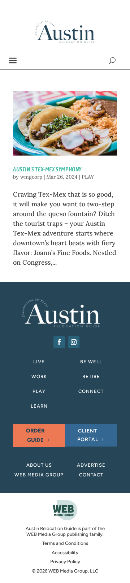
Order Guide (35, 435)
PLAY (88, 177)
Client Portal (87, 435)
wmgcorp (31, 177)
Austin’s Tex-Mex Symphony (47, 169)
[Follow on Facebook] (59, 342)
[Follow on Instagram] (73, 342)
